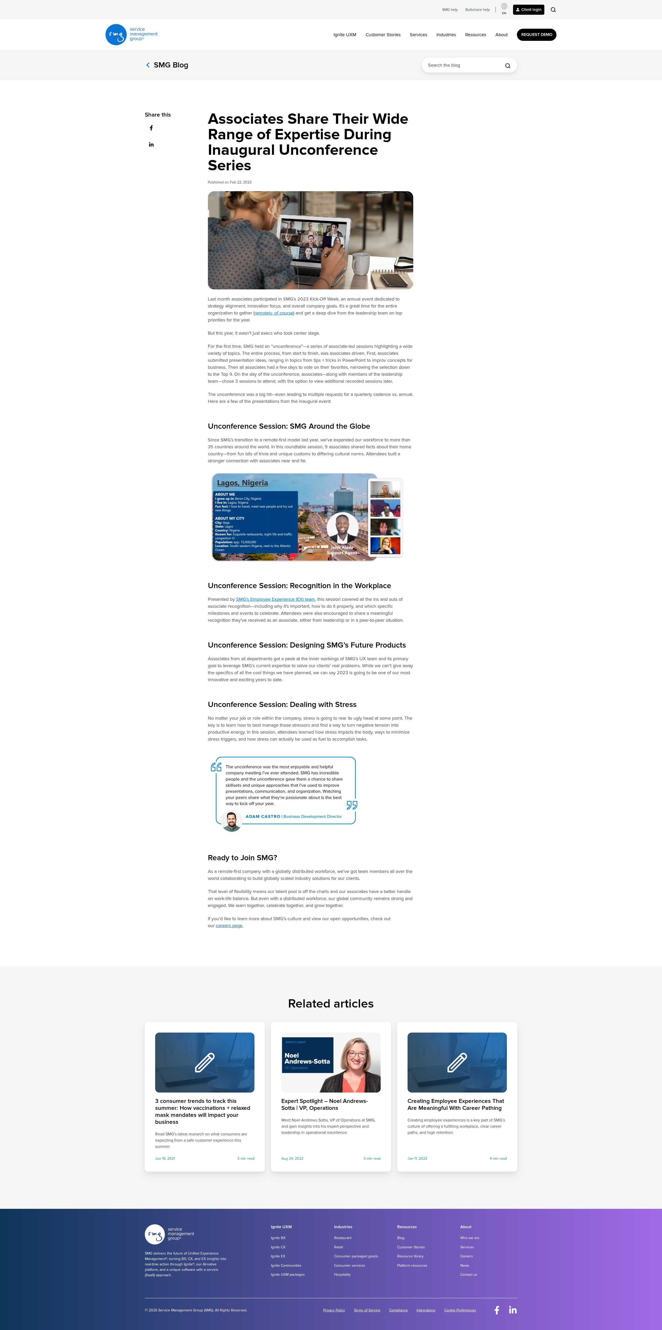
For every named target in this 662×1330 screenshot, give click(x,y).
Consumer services (349, 1265)
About (501, 34)
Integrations (426, 1310)
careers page (229, 925)
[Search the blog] (508, 66)
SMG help (450, 9)
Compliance (398, 1310)
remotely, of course (273, 313)
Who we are (469, 1238)
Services (418, 34)
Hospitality (342, 1274)
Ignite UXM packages (288, 1274)
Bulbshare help (477, 9)
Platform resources (412, 1265)
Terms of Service (367, 1310)
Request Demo (536, 34)
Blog (400, 1238)
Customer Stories (383, 34)
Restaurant (342, 1238)
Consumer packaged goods (356, 1256)
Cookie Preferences (460, 1310)
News (464, 1265)
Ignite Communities (286, 1265)
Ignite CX (278, 1247)
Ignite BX (278, 1238)
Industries (446, 34)
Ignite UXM (345, 34)
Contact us (468, 1274)
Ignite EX (278, 1256)
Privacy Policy (334, 1310)
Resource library (410, 1256)
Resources (475, 34)
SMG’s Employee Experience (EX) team (275, 599)
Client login (531, 9)
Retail (338, 1247)
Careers (466, 1256)
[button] (553, 9)
